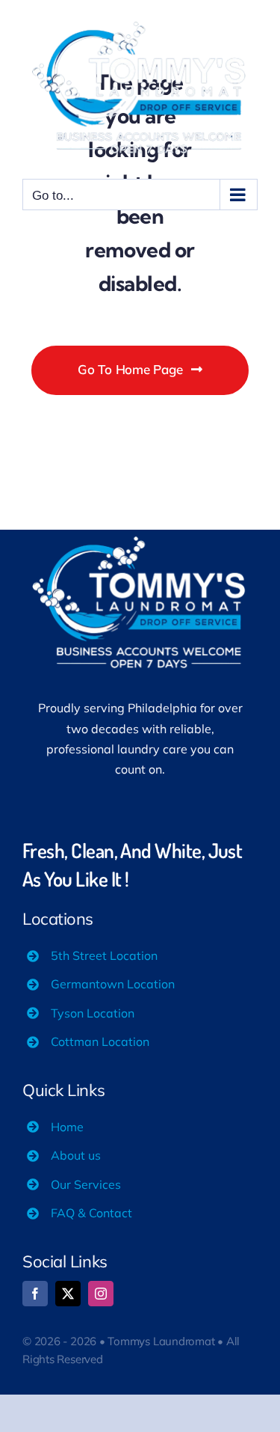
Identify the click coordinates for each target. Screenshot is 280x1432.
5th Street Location (104, 955)
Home (67, 1126)
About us (76, 1155)
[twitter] (68, 1293)
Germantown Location (113, 983)
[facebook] (35, 1293)
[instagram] (100, 1293)
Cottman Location (100, 1041)
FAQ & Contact (91, 1212)
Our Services (86, 1184)
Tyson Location (92, 1013)
